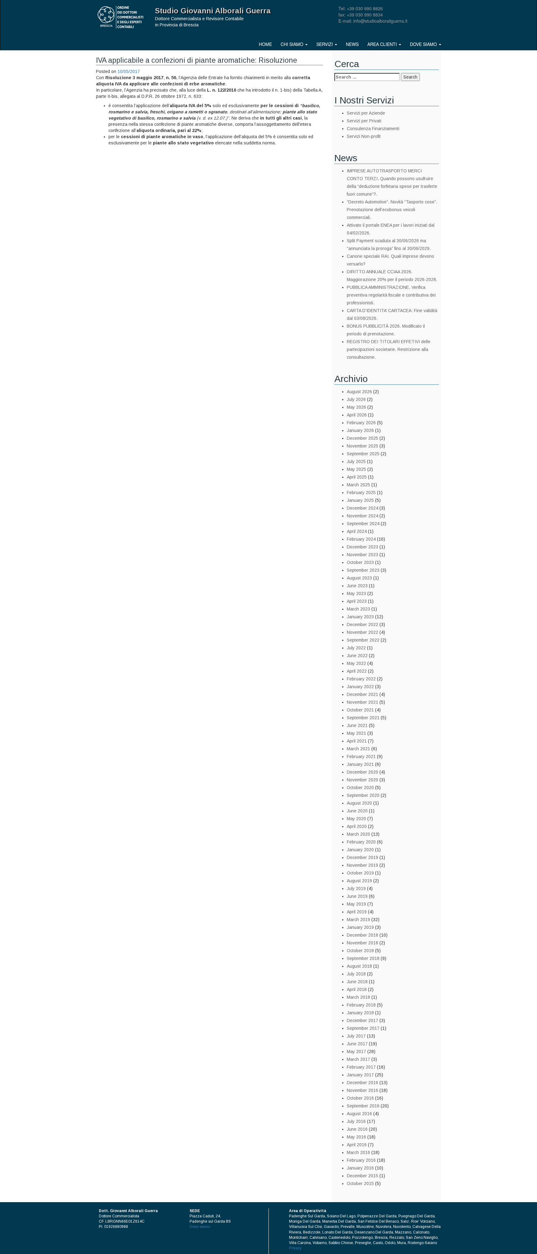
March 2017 (358, 1059)
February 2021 (361, 756)
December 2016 (362, 1082)
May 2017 (356, 1051)
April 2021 (357, 740)
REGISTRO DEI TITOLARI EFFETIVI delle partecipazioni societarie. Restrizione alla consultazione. (388, 349)
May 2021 (356, 733)
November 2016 (362, 1090)
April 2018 (357, 989)
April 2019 (357, 911)
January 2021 (360, 764)
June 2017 (357, 1043)
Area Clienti (382, 44)
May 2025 (356, 469)
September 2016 (363, 1105)
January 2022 (360, 686)
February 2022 (361, 678)
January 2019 (360, 927)
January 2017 (360, 1074)
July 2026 (356, 399)
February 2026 (361, 422)
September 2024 (363, 523)
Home (265, 44)
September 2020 (363, 795)
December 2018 (362, 935)
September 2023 (363, 570)
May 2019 (356, 904)
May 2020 (356, 818)
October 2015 (360, 1183)
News (352, 44)
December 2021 (362, 694)
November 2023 (362, 554)
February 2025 (361, 492)
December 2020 (362, 772)
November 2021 (362, 702)
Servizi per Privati (364, 120)
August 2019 (359, 880)
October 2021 (360, 709)
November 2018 (362, 942)
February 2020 (361, 841)
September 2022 (363, 640)
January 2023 (360, 616)
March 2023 (358, 609)
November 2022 (362, 632)
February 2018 (361, 1004)
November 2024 (362, 515)
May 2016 (356, 1136)
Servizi (325, 44)
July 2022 (356, 647)
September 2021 (363, 717)
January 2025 (360, 500)
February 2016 (361, 1160)
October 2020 (360, 787)
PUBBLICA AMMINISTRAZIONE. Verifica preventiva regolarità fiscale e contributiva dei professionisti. (391, 295)
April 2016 (357, 1144)
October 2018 (360, 950)
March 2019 (358, 919)
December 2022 (362, 624)
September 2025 (363, 453)
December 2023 (362, 546)
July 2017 (356, 1036)
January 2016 (360, 1167)
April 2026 (357, 414)
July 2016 (356, 1121)
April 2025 (357, 477)
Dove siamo (424, 44)
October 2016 (360, 1098)
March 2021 (358, 748)
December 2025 (362, 438)
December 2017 (362, 1020)
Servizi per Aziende (366, 113)
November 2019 (362, 865)
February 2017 (361, 1067)
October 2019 (360, 872)
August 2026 (359, 391)
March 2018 (358, 997)
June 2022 (357, 655)
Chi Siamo (293, 44)
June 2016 (357, 1129)
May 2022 (356, 663)
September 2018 (363, 958)
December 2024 (362, 508)
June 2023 (357, 585)
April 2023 (357, 601)
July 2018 (356, 973)
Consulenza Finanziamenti (373, 128)
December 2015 (362, 1175)
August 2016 (359, 1113)
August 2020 (359, 803)
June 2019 (357, 896)
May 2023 (356, 593)
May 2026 (356, 407)
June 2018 (357, 981)
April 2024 (357, 531)
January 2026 (360, 430)
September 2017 (363, 1028)
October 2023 (360, 562)
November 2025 (362, 445)
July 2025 (356, 461)
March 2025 (358, 484)
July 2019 (356, 888)
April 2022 (357, 671)
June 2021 (357, 725)
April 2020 (357, 826)
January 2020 (360, 849)
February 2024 (361, 539)
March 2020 (358, 834)
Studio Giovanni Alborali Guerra (213, 11)
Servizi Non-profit (364, 136)
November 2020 (362, 779)
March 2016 (358, 1152)
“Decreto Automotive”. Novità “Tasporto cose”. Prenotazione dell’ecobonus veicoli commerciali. (392, 209)
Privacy (295, 1248)
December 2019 (362, 857)
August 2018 (359, 966)
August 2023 (359, 577)
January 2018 (360, 1012)
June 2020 (357, 810)
